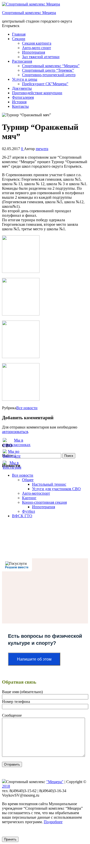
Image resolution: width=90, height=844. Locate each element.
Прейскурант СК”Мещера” (45, 84)
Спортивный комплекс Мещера (29, 13)
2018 (6, 786)
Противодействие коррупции (37, 93)
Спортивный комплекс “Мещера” (51, 66)
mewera (42, 149)
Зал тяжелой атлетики (41, 57)
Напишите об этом (34, 659)
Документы (22, 88)
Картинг (29, 498)
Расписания (22, 61)
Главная (19, 34)
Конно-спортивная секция (44, 502)
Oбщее (28, 480)
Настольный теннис (49, 484)
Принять (10, 839)
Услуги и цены (24, 79)
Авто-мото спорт (36, 48)
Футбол (28, 511)
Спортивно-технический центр (49, 75)
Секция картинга (36, 43)
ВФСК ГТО (22, 516)
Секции (18, 39)
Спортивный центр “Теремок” (48, 70)
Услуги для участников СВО (56, 489)
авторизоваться (15, 432)
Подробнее (53, 822)
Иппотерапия (33, 52)
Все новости (27, 408)
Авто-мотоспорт (36, 493)
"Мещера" (55, 782)
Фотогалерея (23, 97)
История (19, 102)
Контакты (20, 106)
